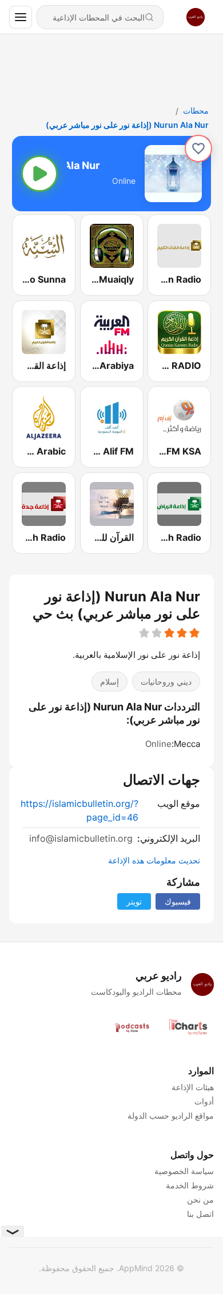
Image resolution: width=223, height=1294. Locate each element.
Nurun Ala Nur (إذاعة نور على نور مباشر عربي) (127, 125)
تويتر (134, 901)
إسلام (109, 682)
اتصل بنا (200, 1214)
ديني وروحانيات (166, 682)
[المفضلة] (198, 148)
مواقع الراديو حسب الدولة (171, 1115)
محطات (196, 110)
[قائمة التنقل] (20, 17)
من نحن (200, 1199)
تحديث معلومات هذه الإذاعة (154, 860)
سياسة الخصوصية (184, 1171)
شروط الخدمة (190, 1185)
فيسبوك (178, 901)
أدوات (204, 1101)
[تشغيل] (39, 173)
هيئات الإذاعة (193, 1087)
